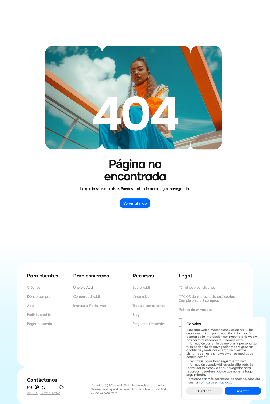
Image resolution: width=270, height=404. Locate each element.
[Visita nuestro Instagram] (29, 387)
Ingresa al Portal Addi (90, 305)
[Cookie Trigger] (61, 387)
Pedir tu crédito (39, 314)
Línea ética (141, 296)
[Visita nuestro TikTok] (43, 387)
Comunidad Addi (86, 296)
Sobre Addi (141, 287)
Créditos (34, 287)
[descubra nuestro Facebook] (36, 387)
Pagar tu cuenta (39, 323)
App (30, 305)
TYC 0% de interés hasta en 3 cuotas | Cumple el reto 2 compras (208, 298)
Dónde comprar (39, 296)
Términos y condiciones (197, 287)
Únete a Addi (83, 287)
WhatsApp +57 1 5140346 (43, 393)
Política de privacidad (196, 309)
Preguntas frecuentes (148, 323)
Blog (136, 314)
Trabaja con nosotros (148, 305)
